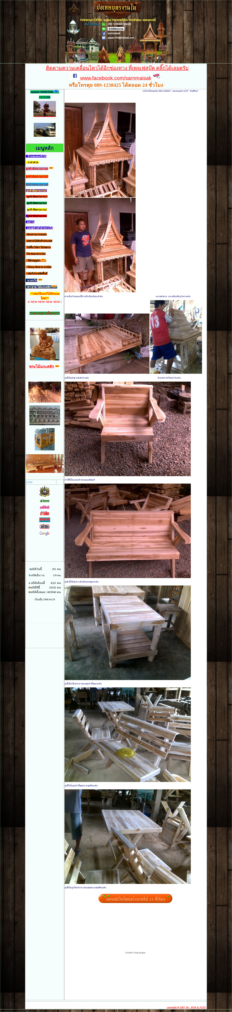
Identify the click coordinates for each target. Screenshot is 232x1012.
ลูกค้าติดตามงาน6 (37, 184)
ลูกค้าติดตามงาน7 (37, 176)
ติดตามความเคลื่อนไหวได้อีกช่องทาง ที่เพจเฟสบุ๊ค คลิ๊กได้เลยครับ (117, 68)
